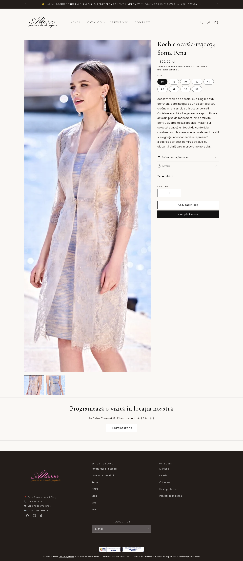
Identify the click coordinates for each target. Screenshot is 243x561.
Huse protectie (168, 489)
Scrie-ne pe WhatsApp (39, 505)
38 (173, 81)
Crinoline (164, 482)
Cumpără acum (188, 214)
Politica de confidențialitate (116, 556)
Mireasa (164, 468)
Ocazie (163, 475)
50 (185, 89)
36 (162, 81)
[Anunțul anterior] (25, 4)
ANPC (95, 509)
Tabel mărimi (165, 176)
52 (197, 89)
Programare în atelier (105, 468)
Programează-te (121, 428)
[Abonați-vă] (147, 529)
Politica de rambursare (88, 556)
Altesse (54, 556)
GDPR (95, 489)
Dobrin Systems (66, 556)
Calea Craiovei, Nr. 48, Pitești (43, 497)
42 (197, 81)
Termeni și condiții (103, 475)
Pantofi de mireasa (170, 495)
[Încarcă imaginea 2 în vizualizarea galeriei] (55, 385)
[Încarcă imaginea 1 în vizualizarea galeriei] (34, 385)
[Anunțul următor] (218, 4)
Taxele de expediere (180, 66)
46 (162, 89)
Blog (94, 495)
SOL (94, 502)
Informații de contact (189, 556)
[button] (95, 22)
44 (208, 81)
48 (174, 89)
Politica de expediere (165, 556)
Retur (95, 482)
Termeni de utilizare (142, 556)
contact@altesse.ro (38, 510)
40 (185, 81)
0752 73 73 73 (35, 501)
